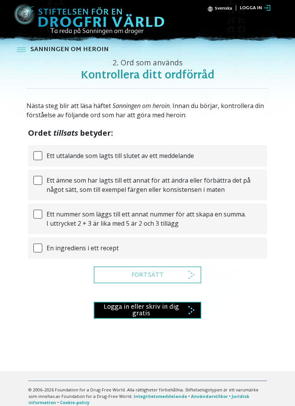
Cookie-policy (74, 402)
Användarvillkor (209, 396)
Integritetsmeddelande (160, 396)
